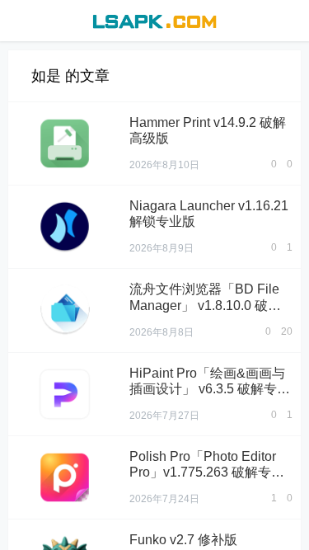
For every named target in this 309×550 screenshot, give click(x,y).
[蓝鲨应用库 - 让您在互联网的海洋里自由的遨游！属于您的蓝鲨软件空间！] (154, 19)
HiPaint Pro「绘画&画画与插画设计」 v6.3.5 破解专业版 (209, 388)
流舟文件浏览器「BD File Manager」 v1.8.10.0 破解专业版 (205, 304)
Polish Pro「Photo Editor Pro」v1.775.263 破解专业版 (206, 472)
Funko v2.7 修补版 (183, 540)
